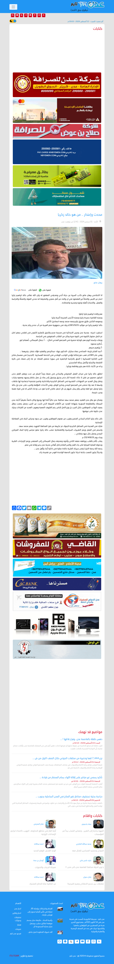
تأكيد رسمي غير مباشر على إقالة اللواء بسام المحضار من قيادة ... (71, 777)
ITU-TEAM (14, 956)
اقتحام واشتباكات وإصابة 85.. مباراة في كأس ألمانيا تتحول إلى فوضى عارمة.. (40, 912)
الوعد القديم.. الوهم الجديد (45, 851)
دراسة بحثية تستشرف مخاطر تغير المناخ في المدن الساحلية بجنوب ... (69, 796)
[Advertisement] (57, 51)
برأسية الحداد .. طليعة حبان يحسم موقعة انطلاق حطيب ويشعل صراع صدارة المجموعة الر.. (39, 923)
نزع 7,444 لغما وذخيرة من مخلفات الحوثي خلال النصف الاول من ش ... (67, 758)
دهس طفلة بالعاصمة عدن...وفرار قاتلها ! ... (81, 739)
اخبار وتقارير (17, 913)
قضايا (19, 925)
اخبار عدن (17, 909)
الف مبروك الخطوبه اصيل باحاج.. (40, 932)
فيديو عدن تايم (15, 934)
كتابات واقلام (92, 816)
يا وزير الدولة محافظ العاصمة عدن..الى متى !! (84, 867)
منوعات (18, 929)
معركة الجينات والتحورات (45, 867)
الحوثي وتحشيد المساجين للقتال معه (88, 851)
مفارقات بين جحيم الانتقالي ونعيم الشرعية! (85, 884)
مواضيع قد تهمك (90, 732)
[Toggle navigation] (13, 7)
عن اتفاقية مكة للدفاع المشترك (42, 884)
